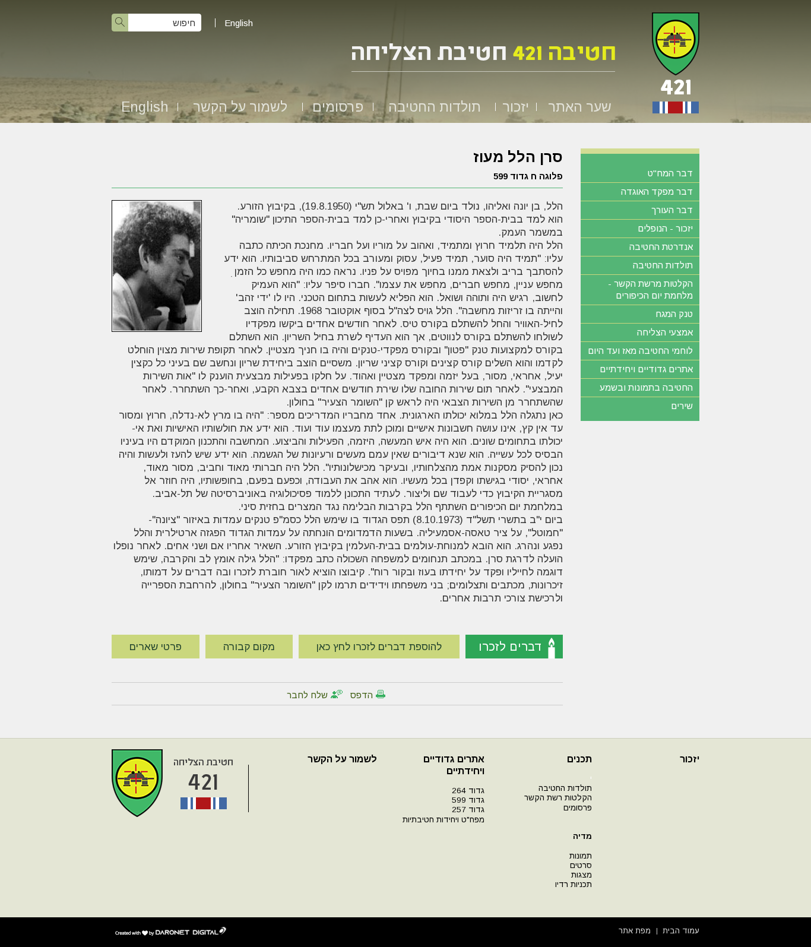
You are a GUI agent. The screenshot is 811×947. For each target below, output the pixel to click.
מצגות (581, 874)
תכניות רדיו (573, 884)
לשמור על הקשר (240, 107)
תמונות (580, 855)
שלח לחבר (307, 695)
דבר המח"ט (670, 173)
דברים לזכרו (510, 646)
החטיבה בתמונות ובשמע (646, 387)
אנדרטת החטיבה (661, 247)
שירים (682, 406)
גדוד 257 (468, 809)
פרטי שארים (155, 647)
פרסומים (337, 107)
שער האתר (580, 107)
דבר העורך (672, 210)
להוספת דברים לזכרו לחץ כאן (379, 647)
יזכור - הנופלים (665, 228)
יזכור (515, 107)
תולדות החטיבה (434, 107)
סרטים (581, 865)
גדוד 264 (468, 790)
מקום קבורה (249, 647)
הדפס (361, 695)
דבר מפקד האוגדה (657, 191)
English (238, 23)
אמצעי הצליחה (665, 332)
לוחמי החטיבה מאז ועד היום (640, 351)
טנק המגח (674, 314)
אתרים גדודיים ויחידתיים (646, 369)
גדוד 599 (468, 800)
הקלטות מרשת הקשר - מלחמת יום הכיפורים (650, 289)
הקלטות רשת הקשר (558, 797)
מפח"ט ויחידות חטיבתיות (443, 819)
